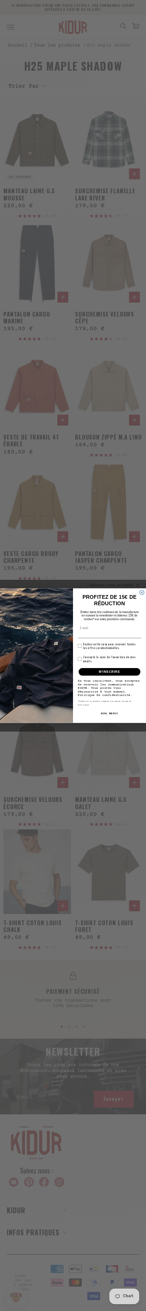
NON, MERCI (109, 713)
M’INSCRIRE (109, 671)
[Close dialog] (142, 592)
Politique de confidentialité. (105, 695)
